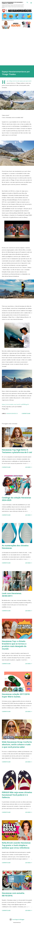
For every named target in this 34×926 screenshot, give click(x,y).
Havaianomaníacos (12, 413)
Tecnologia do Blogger (18, 919)
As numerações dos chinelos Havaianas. (15, 546)
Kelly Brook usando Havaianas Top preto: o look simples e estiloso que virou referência (16, 845)
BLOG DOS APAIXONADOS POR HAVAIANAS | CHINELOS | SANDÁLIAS (12, 3)
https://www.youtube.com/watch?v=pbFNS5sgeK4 (15, 404)
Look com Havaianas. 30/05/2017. (12, 594)
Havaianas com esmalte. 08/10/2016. (13, 894)
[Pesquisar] (27, 3)
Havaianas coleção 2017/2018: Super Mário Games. (16, 695)
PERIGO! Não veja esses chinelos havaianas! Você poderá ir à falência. (17, 795)
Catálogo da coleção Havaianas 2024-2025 (16, 498)
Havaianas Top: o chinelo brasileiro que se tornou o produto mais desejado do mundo (14, 645)
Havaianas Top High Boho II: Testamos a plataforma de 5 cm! (17, 451)
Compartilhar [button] (26, 413)
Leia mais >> (28, 467)
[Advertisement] (17, 46)
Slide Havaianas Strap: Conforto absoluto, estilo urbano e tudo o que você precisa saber (17, 744)
